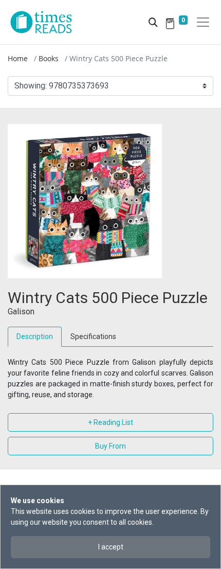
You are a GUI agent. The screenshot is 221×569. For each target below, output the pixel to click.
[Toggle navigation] (203, 22)
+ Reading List (110, 422)
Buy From (110, 446)
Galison (21, 311)
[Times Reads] (45, 22)
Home (18, 58)
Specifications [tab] (93, 336)
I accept (110, 547)
